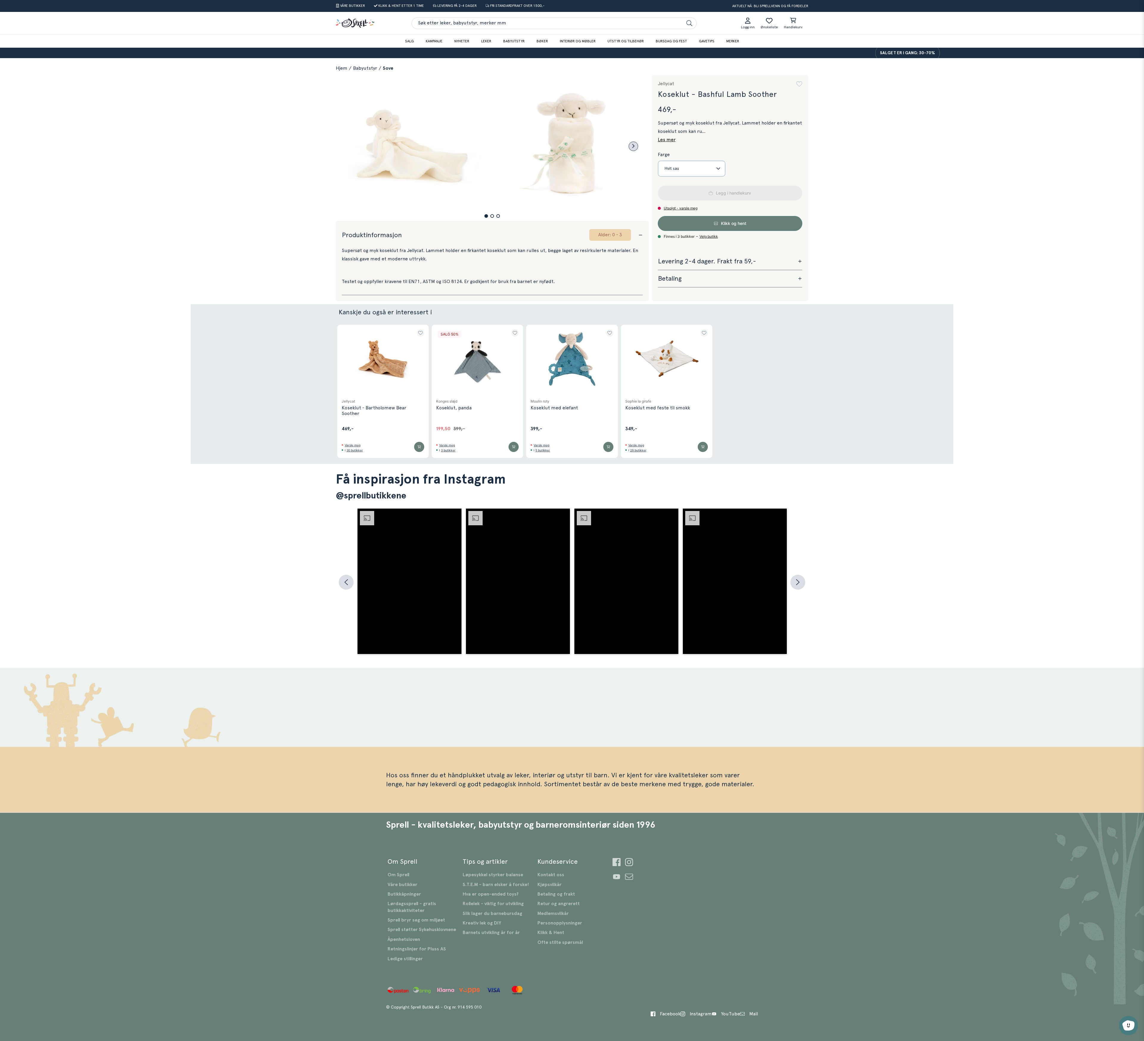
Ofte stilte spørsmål (560, 942)
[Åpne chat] (1128, 1025)
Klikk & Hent (550, 932)
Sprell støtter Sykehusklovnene (422, 929)
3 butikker (448, 450)
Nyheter (461, 41)
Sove (388, 68)
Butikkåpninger (404, 894)
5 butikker (542, 450)
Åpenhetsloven (404, 939)
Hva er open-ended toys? (491, 894)
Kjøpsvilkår (549, 884)
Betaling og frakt (556, 894)
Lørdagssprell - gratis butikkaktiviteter (412, 907)
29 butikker (638, 450)
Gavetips (706, 41)
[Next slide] (633, 146)
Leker (486, 41)
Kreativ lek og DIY (482, 923)
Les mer (667, 139)
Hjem (341, 68)
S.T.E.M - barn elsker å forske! (496, 884)
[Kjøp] (419, 447)
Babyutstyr (514, 41)
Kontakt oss (550, 874)
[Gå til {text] (617, 863)
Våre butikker (402, 884)
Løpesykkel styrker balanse (493, 874)
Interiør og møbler (578, 41)
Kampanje (434, 41)
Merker (732, 41)
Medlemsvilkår (553, 913)
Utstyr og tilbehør (625, 41)
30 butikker (354, 450)
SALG (409, 41)
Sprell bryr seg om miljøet (416, 920)
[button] (486, 216)
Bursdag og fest (671, 41)
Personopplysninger (559, 923)
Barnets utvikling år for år (491, 932)
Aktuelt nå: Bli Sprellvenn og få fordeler (770, 6)
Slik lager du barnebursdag (492, 913)
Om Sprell (398, 874)
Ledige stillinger (405, 958)
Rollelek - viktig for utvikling (493, 903)
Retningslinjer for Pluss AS (417, 949)
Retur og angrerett (558, 903)
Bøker (542, 41)
